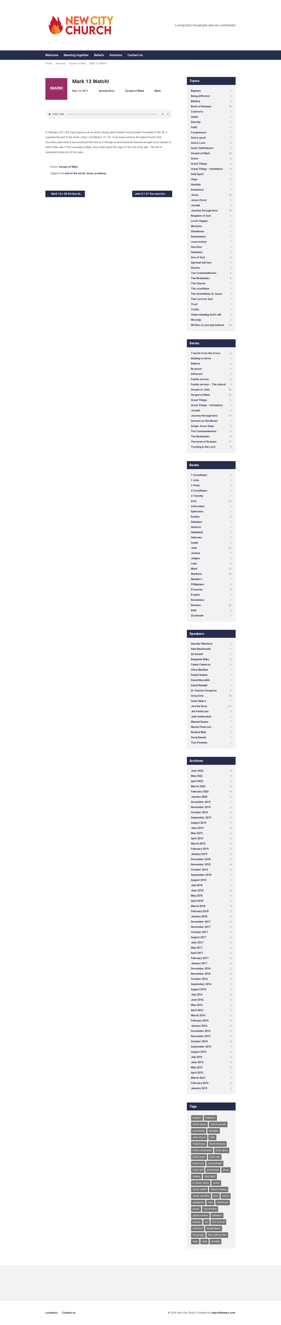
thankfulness (214, 1228)
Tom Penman (199, 742)
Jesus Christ (199, 200)
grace (226, 1169)
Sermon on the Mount (204, 420)
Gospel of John (200, 389)
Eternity (196, 122)
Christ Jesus (199, 1124)
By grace (196, 368)
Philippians (197, 584)
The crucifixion (200, 288)
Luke (194, 563)
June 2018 (197, 890)
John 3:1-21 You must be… (151, 193)
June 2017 (197, 942)
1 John (195, 480)
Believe (195, 101)
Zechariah (197, 615)
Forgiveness (199, 132)
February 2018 (199, 911)
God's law (215, 1156)
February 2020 (199, 791)
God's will (198, 1169)
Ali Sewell (197, 654)
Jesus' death (199, 1189)
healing (196, 1176)
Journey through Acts (204, 210)
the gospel (198, 1234)
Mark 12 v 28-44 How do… (66, 193)
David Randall (199, 685)
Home (48, 63)
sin (206, 1221)
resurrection (199, 241)
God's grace (199, 1156)
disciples (213, 1130)
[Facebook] (234, 55)
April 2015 (197, 1072)
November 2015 (200, 1036)
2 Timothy (197, 495)
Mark (157, 90)
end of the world (75, 173)
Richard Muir (198, 732)
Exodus (195, 516)
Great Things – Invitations (207, 168)
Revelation (197, 600)
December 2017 (200, 921)
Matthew (196, 573)
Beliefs (99, 55)
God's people (215, 1163)
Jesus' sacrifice (201, 1195)
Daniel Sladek (199, 674)
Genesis (196, 527)
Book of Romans (201, 106)
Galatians (196, 521)
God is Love (198, 142)
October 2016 (199, 978)
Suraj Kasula (198, 737)
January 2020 (199, 796)
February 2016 (199, 1020)
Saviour (197, 1221)
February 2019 (199, 848)
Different (196, 374)
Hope (194, 179)
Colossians (198, 506)
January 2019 (199, 854)
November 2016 (200, 973)
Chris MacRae (199, 669)
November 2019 (200, 807)
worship (215, 1241)
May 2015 (196, 1067)
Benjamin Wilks (200, 659)
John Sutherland (201, 716)
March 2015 (198, 1077)
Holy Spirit (197, 174)
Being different (200, 96)
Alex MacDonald (201, 648)
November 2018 (200, 864)
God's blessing (217, 1143)
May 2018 (196, 895)
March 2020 (198, 786)
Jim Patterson (199, 711)
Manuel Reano (199, 721)
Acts (194, 501)
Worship (196, 319)
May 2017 (196, 947)
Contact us (135, 55)
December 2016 (200, 968)
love (216, 1195)
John (194, 547)
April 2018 (197, 900)
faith (212, 1137)
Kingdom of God (201, 215)
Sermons (115, 55)
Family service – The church (208, 384)
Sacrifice (196, 247)
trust (195, 1241)
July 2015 (196, 1057)
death (194, 116)
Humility (196, 184)
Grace (194, 158)
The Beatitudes (200, 278)
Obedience (197, 231)
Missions (196, 226)
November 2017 (200, 926)
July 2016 (196, 994)
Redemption (198, 236)
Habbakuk (197, 532)
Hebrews (196, 537)
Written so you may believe (207, 325)
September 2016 (201, 984)
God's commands (202, 1150)
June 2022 (197, 770)
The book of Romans (204, 441)
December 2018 (200, 859)
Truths (195, 309)
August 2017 (198, 937)
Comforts (197, 111)
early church (199, 1137)
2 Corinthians (199, 490)
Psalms (195, 594)
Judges (195, 558)
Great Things (199, 163)
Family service (200, 379)
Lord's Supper (199, 221)
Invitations (197, 189)
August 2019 (198, 822)
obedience (198, 1202)
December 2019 (200, 802)
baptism (197, 1117)
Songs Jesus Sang (202, 426)
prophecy (100, 173)
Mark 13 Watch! (98, 63)
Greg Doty (197, 695)
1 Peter (195, 485)
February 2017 (199, 958)
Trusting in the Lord (203, 446)
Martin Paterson (201, 727)
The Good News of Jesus (206, 293)
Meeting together (76, 55)
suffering (197, 1228)
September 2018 (201, 874)
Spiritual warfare (201, 262)
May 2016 (196, 1005)
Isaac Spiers (198, 701)
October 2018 (199, 869)
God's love (198, 1163)
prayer (196, 1208)
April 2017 (197, 952)
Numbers (196, 579)
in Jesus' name (201, 1182)
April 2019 (197, 838)
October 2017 (199, 932)
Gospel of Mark (77, 63)
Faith (194, 127)
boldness (210, 1117)
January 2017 (199, 963)
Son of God (198, 257)
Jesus (90, 173)
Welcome (51, 55)
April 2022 (197, 781)
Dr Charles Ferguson (204, 690)
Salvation (196, 252)
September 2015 (201, 1046)
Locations (51, 1312)
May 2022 (196, 775)
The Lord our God (202, 299)
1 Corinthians (199, 475)
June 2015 (197, 1062)
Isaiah (194, 542)
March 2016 (198, 1015)
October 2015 (199, 1041)
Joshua (195, 553)
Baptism (196, 90)
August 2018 (198, 880)
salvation (217, 1215)
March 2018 (198, 906)
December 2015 (200, 1031)
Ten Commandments (203, 273)
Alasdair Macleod (201, 643)
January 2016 (199, 1025)
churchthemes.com (223, 1312)
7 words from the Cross (205, 353)
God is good (198, 137)
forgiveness (199, 1143)
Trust (194, 304)
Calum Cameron (201, 664)
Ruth (193, 610)
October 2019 (199, 812)
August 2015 (198, 1051)
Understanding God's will (206, 314)
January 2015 (199, 1088)
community (199, 1130)
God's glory (222, 1150)
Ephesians (197, 511)
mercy (225, 1195)
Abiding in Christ (201, 358)
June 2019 (197, 828)
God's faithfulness (202, 148)
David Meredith (200, 680)
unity (204, 1241)
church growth (218, 1124)
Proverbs (197, 589)
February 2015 (199, 1083)
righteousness (200, 1215)
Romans (196, 605)
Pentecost (222, 1202)
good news (213, 1169)
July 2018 (196, 885)
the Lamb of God (217, 1234)
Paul (210, 1202)
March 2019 (198, 843)
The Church (198, 283)
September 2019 (201, 817)
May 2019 (196, 833)
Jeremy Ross (106, 90)
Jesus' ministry (219, 1189)
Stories (195, 267)
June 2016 (197, 999)
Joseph (195, 205)
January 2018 (199, 916)
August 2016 (198, 989)
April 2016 (197, 1010)
